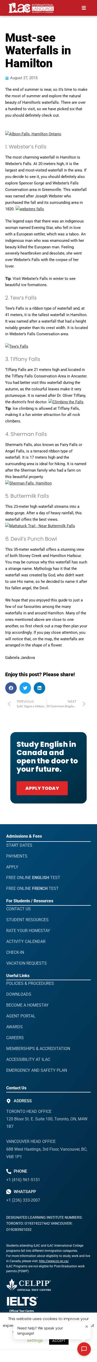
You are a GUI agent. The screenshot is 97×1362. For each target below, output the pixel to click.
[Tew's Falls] (16, 346)
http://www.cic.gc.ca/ (54, 1261)
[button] (83, 7)
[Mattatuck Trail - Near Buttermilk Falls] (40, 526)
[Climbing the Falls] (66, 402)
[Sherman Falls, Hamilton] (28, 483)
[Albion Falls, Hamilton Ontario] (33, 134)
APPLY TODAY (42, 788)
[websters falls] (30, 209)
